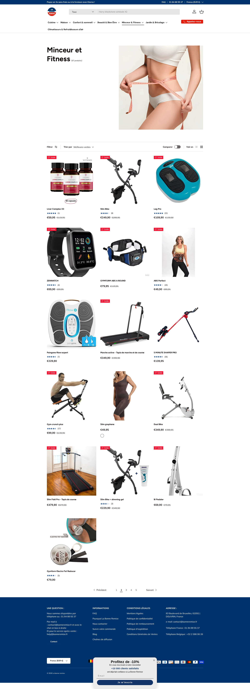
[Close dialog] (154, 660)
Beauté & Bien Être (107, 22)
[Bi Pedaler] (178, 471)
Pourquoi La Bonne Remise (105, 618)
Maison (64, 22)
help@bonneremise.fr (57, 634)
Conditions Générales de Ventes (142, 634)
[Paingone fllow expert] (71, 324)
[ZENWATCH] (71, 252)
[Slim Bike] (125, 180)
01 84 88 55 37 (176, 2)
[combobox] (124, 12)
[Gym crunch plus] (71, 395)
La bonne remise (59, 673)
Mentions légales (135, 613)
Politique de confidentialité (140, 618)
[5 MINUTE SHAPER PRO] (178, 324)
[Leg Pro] (178, 180)
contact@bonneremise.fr (60, 624)
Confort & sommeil (82, 22)
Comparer (168, 147)
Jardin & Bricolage (155, 22)
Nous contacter (100, 623)
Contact (53, 641)
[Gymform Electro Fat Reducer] (71, 542)
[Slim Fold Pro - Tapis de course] (71, 471)
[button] (201, 12)
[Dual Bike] (178, 395)
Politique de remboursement (140, 623)
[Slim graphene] (125, 395)
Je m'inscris (125, 682)
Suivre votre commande (104, 629)
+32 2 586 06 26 (195, 634)
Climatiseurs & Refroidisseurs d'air (65, 29)
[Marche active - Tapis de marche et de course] (125, 324)
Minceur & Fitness (131, 22)
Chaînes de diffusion (102, 639)
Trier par (68, 147)
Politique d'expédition (137, 629)
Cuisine (51, 22)
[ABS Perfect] (178, 252)
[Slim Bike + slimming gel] (125, 471)
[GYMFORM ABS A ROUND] (125, 252)
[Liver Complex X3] (71, 180)
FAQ (163, 2)
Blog (95, 634)
